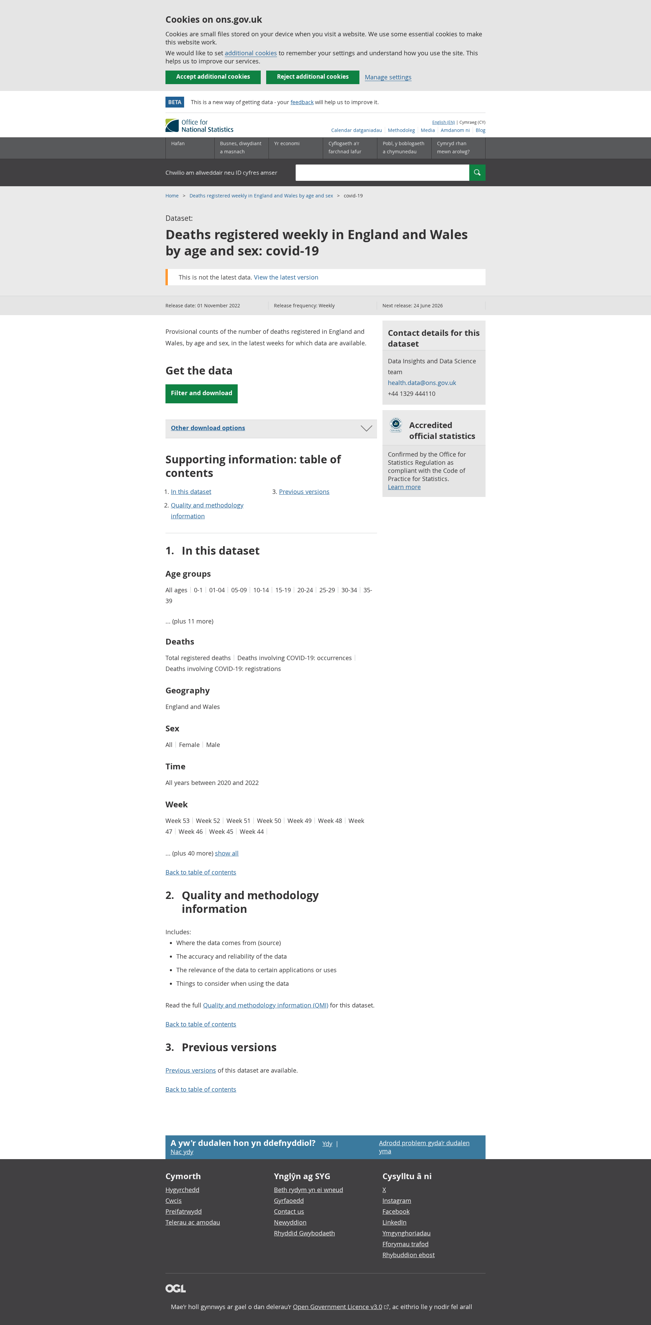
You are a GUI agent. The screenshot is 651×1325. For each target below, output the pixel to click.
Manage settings (388, 77)
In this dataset (191, 491)
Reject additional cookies (313, 76)
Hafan (178, 143)
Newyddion (290, 1222)
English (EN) (443, 122)
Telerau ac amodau (192, 1222)
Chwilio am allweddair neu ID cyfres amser (221, 172)
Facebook (396, 1211)
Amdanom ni (455, 130)
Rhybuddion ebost (408, 1255)
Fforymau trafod (405, 1244)
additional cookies (251, 53)
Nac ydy (182, 1152)
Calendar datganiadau (356, 130)
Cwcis (173, 1200)
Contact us (289, 1211)
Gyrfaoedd (289, 1200)
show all (227, 853)
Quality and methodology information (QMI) (265, 1005)
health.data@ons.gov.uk (422, 383)
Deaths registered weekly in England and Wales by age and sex (262, 195)
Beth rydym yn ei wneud (308, 1190)
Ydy (327, 1143)
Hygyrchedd (182, 1190)
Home (172, 195)
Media (428, 130)
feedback (302, 102)
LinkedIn (394, 1222)
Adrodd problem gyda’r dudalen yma (424, 1147)
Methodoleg (401, 130)
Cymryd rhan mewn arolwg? (453, 147)
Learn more (404, 487)
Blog (481, 130)
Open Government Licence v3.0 (337, 1307)
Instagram (396, 1200)
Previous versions (304, 491)
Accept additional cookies (213, 76)
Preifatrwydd (183, 1211)
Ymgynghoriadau (406, 1233)
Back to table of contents (200, 872)
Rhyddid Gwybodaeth (304, 1233)
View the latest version (286, 277)
